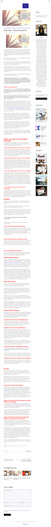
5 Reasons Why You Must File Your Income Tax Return (25, 460)
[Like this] (14, 32)
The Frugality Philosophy (8, 459)
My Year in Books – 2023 (41, 121)
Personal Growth (7, 28)
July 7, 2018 (6, 32)
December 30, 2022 (44, 145)
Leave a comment (11, 32)
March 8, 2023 (43, 131)
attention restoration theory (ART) (19, 403)
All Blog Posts (41, 158)
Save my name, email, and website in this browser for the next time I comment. (17, 511)
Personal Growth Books (17, 28)
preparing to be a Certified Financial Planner (16, 108)
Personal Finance (41, 169)
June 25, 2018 (15, 476)
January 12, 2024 (38, 123)
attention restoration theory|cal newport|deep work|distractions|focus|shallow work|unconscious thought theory (16, 446)
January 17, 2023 (43, 139)
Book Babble (41, 190)
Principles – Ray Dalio (26, 478)
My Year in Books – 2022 (43, 143)
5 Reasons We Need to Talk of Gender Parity (44, 128)
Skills (29, 28)
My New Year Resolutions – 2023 (44, 136)
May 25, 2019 (6, 476)
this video (18, 307)
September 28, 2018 (25, 476)
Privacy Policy (25, 524)
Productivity (24, 28)
